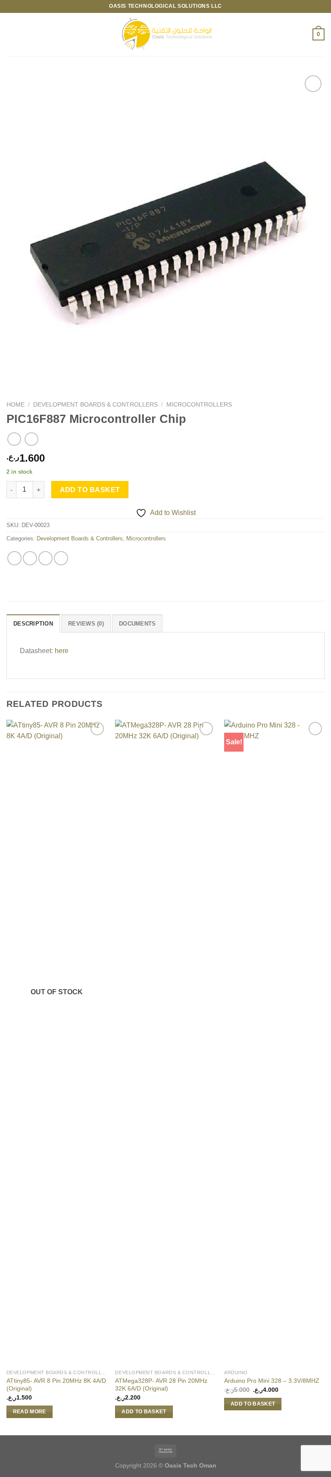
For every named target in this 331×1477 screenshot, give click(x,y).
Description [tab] (33, 623)
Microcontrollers (199, 404)
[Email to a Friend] (61, 558)
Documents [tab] (137, 623)
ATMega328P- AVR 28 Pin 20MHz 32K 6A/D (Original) (161, 1384)
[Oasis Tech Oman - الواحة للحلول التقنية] (166, 34)
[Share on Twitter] (45, 558)
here (62, 650)
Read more (29, 1411)
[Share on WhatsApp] (14, 558)
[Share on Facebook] (30, 558)
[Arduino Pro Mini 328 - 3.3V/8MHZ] (274, 1042)
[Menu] (11, 34)
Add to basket (90, 489)
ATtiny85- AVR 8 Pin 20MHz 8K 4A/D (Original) (56, 1384)
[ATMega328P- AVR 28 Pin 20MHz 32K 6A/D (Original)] (165, 1042)
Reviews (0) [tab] (86, 623)
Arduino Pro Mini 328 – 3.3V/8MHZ (271, 1380)
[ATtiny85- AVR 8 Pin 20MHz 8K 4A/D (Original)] (56, 1042)
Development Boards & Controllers (95, 404)
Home (15, 404)
